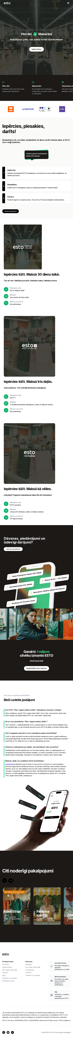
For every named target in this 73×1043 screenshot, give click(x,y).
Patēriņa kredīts (7, 967)
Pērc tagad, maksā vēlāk (9, 970)
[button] (68, 3)
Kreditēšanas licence (8, 981)
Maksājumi (29, 964)
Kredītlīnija (9, 764)
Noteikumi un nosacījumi (9, 978)
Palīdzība (5, 972)
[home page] (7, 3)
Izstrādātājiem (30, 970)
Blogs (4, 975)
